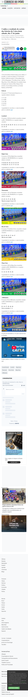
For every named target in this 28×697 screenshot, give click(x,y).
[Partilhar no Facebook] (18, 48)
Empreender (5, 487)
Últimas (3, 559)
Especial (4, 631)
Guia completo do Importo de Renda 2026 (13, 459)
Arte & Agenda (5, 622)
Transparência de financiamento (10, 658)
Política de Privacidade (7, 664)
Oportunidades (5, 514)
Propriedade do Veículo (7, 656)
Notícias (4, 583)
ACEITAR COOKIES (13, 688)
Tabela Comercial (6, 692)
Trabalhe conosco (6, 662)
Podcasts (4, 579)
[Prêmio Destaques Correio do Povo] (14, 443)
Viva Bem (4, 644)
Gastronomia (5, 627)
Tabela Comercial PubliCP (8, 694)
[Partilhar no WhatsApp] (25, 48)
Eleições (4, 561)
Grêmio (3, 618)
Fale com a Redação (6, 676)
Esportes (4, 611)
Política (3, 585)
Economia (4, 587)
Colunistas (4, 569)
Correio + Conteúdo (6, 638)
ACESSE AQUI (14, 462)
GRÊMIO (23, 8)
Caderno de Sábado (6, 629)
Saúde (3, 607)
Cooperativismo (5, 640)
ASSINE (4, 8)
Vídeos (3, 581)
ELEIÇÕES (10, 8)
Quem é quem (5, 660)
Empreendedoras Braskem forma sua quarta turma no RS (12, 505)
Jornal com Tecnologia (7, 642)
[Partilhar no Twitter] (21, 48)
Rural (3, 600)
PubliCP (3, 565)
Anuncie (4, 686)
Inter (3, 620)
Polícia (3, 591)
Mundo (3, 598)
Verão (3, 609)
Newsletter (4, 563)
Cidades (3, 589)
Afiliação (4, 654)
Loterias (3, 6)
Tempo (3, 603)
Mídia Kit (4, 690)
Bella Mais (4, 624)
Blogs (3, 571)
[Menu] (2, 2)
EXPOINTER (17, 8)
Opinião (3, 567)
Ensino (3, 605)
